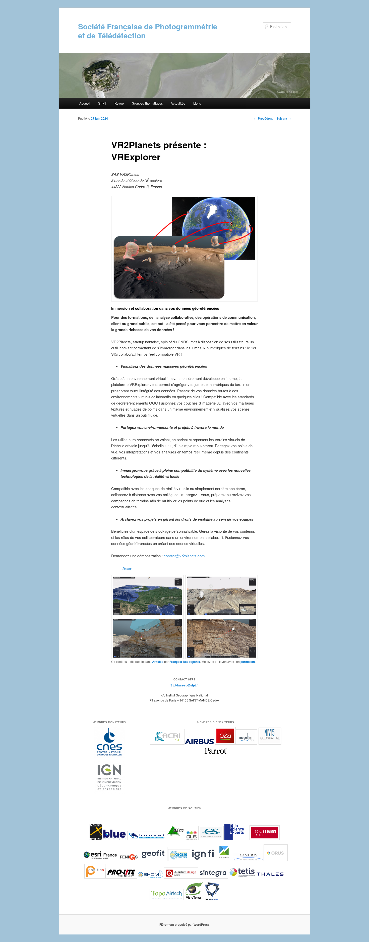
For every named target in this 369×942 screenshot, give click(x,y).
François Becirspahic (184, 661)
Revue (119, 103)
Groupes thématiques (147, 103)
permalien (247, 661)
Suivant (283, 118)
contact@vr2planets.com (184, 555)
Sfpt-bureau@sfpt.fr (184, 685)
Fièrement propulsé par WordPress (184, 924)
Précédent (263, 118)
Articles (157, 661)
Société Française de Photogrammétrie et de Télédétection (147, 31)
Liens (197, 103)
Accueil (84, 103)
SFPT (102, 103)
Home (127, 568)
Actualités (178, 103)
